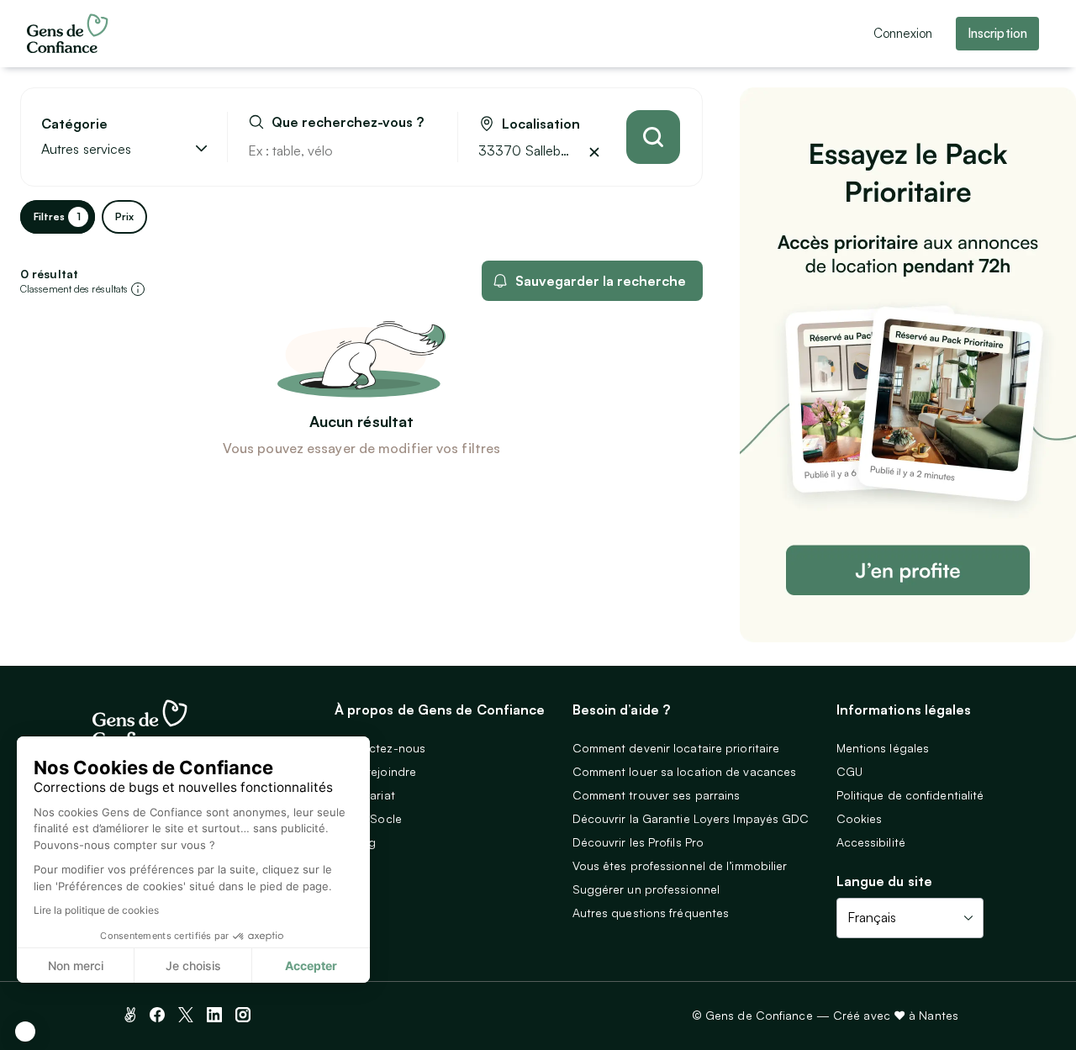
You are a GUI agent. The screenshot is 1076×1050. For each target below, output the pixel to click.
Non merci (75, 965)
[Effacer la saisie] (425, 150)
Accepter (311, 965)
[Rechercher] (653, 137)
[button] (25, 1031)
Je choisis (193, 965)
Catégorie (74, 124)
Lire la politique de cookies (96, 910)
